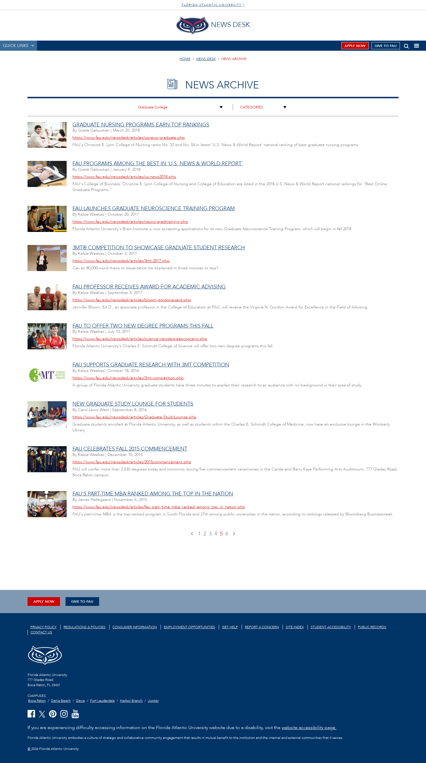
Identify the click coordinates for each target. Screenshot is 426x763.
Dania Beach (61, 700)
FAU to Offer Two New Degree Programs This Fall (142, 326)
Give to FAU (386, 45)
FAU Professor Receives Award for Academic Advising (149, 286)
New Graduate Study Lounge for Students (132, 404)
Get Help (230, 627)
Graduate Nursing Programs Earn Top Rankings (140, 124)
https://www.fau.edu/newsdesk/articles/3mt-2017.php (121, 261)
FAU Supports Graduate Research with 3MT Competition (150, 364)
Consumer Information (134, 627)
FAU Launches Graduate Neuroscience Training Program (153, 208)
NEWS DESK (206, 59)
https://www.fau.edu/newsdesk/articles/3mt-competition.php (128, 378)
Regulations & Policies (84, 627)
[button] (406, 45)
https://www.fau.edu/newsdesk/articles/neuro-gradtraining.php (130, 221)
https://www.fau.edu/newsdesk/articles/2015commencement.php (131, 462)
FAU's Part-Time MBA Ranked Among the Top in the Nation (152, 493)
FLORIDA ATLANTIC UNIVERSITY (213, 5)
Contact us (41, 632)
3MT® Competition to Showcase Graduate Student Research (158, 247)
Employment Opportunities (189, 627)
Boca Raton (37, 700)
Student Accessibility (331, 627)
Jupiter (153, 700)
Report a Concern (262, 627)
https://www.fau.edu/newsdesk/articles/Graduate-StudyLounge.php (134, 417)
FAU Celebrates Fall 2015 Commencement (129, 449)
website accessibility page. (309, 727)
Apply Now (355, 45)
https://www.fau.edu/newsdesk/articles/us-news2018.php (124, 176)
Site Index (295, 627)
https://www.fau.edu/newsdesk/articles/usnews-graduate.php (128, 137)
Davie (80, 700)
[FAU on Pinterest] (53, 714)
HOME (185, 59)
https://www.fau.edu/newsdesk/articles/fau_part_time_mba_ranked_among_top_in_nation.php (158, 507)
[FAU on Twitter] (42, 714)
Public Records (372, 627)
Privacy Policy (43, 627)
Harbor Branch (131, 700)
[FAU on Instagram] (64, 714)
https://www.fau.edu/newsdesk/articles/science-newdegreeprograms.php (139, 338)
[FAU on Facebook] (31, 714)
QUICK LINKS (15, 45)
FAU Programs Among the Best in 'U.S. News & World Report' (157, 163)
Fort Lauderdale (102, 700)
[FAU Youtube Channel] (75, 714)
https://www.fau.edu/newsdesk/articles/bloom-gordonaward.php (131, 300)
